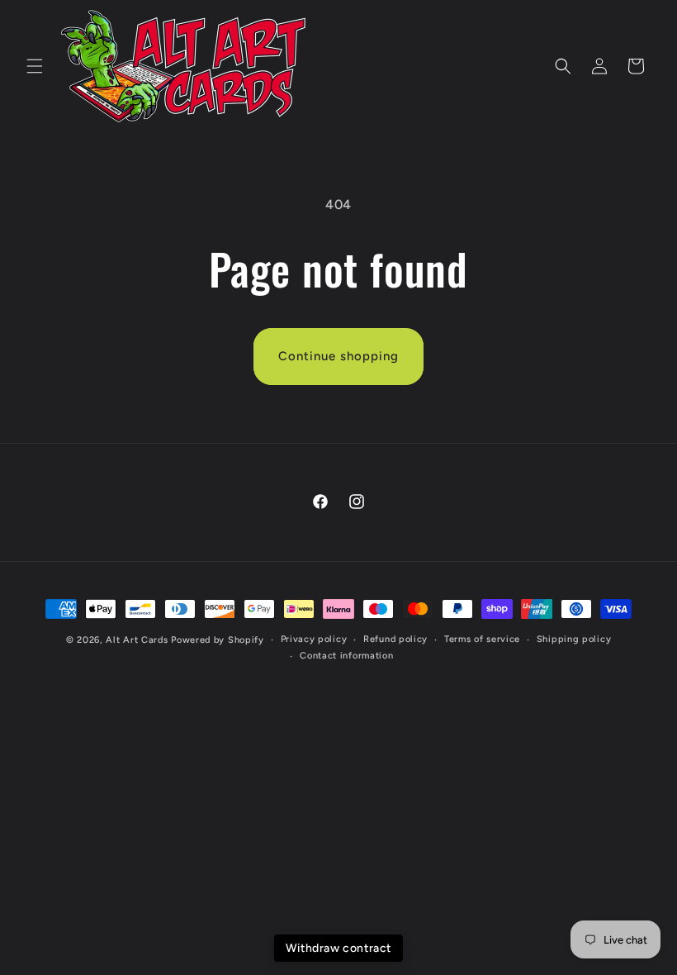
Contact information (346, 655)
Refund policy (395, 639)
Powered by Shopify (217, 640)
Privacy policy (314, 639)
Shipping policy (574, 639)
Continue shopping (338, 356)
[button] (35, 66)
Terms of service (482, 639)
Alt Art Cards (137, 640)
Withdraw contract (338, 948)
